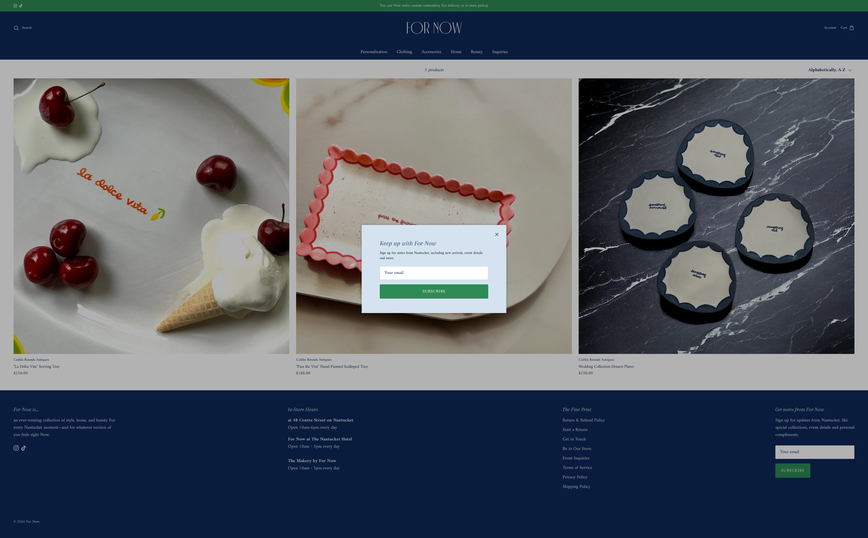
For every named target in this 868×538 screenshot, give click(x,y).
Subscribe (434, 291)
